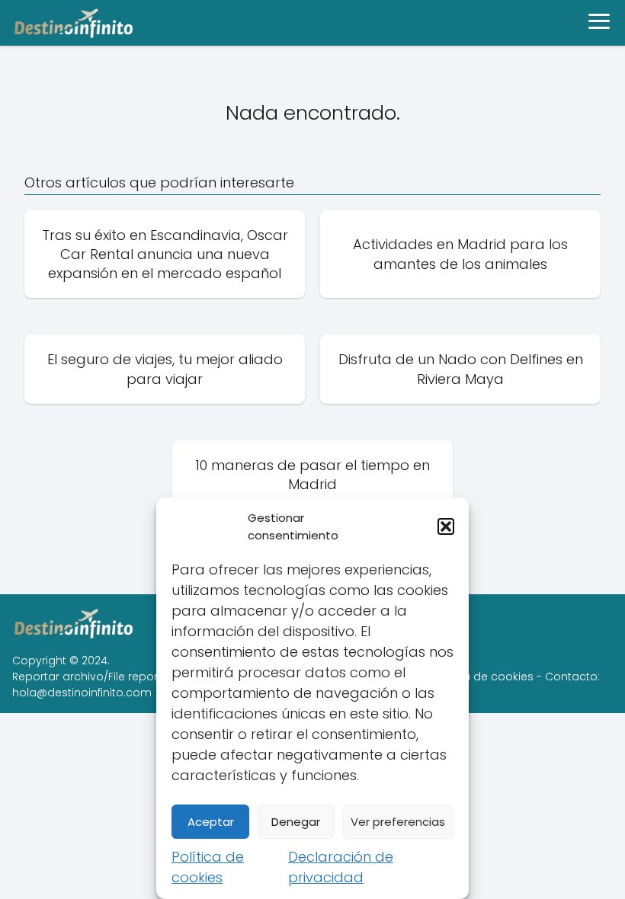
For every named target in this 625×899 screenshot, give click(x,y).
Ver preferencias (398, 822)
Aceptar (211, 822)
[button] (446, 526)
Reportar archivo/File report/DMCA (105, 676)
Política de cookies (482, 676)
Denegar (295, 822)
